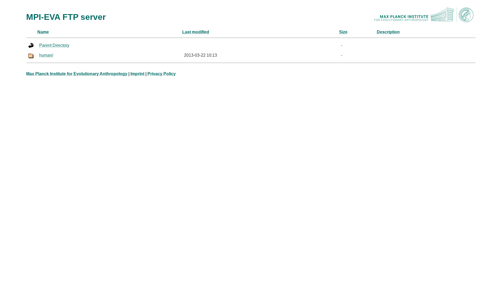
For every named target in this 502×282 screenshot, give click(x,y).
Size (343, 32)
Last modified (195, 32)
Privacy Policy (161, 74)
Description (388, 32)
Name (43, 32)
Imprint (137, 74)
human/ (46, 55)
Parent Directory (54, 45)
